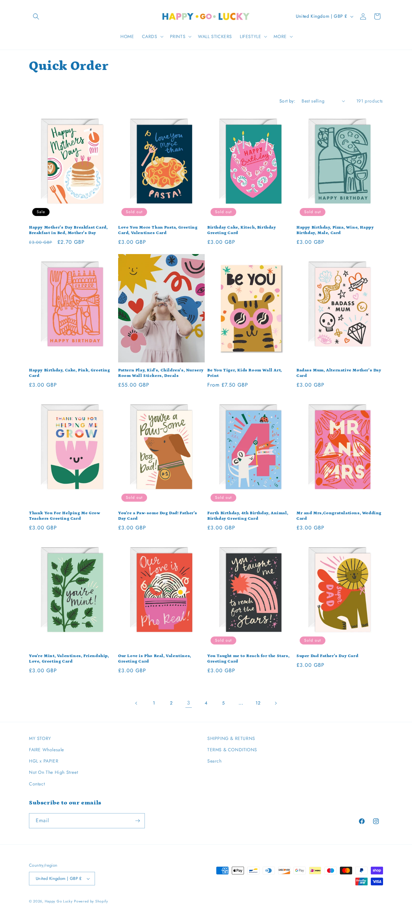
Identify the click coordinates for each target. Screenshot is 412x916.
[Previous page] (136, 703)
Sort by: (287, 101)
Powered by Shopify (91, 901)
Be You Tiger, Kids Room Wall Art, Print (244, 373)
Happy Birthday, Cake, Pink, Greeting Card (69, 373)
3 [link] (188, 702)
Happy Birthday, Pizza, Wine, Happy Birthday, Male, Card (335, 230)
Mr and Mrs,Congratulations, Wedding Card (338, 516)
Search (214, 761)
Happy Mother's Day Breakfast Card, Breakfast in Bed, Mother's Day (68, 230)
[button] (36, 16)
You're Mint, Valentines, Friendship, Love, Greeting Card (69, 659)
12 (258, 703)
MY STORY (40, 738)
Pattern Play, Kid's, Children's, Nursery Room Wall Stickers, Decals (161, 373)
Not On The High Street (53, 772)
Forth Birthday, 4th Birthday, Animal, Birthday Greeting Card (247, 516)
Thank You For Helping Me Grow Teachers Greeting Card (64, 516)
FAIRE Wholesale (46, 749)
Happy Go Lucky (59, 901)
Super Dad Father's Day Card (327, 656)
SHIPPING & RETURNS (231, 738)
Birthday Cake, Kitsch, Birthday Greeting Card (241, 230)
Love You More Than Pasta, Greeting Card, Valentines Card (157, 230)
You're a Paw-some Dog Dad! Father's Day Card (157, 516)
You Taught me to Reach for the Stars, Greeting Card (248, 659)
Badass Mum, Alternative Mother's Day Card (338, 373)
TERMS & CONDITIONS (232, 749)
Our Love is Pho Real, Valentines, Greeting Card (154, 659)
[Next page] (275, 703)
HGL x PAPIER (43, 761)
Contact (37, 784)
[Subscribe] (137, 820)
